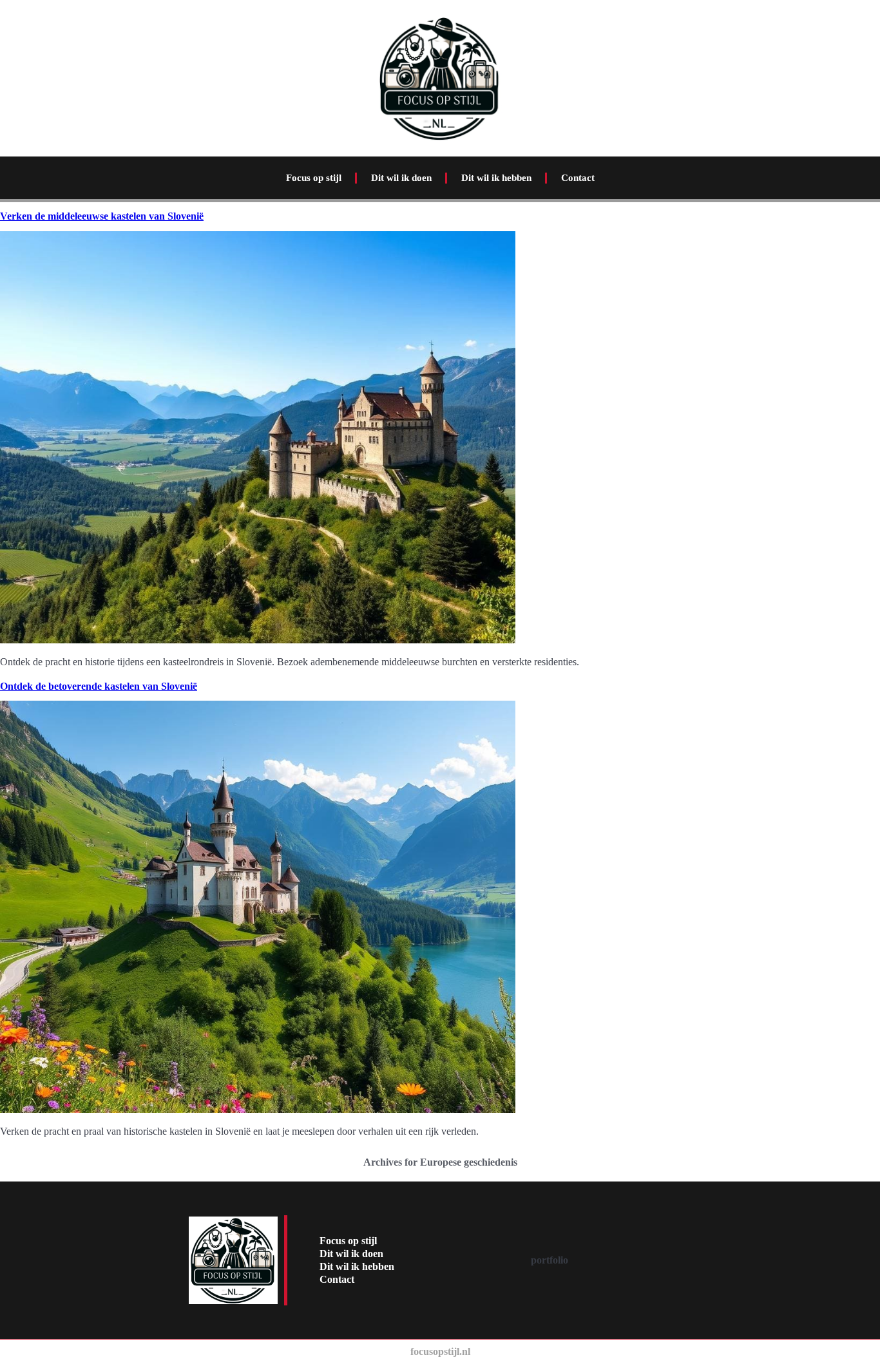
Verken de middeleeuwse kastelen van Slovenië (102, 216)
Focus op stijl (313, 178)
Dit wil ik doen (401, 178)
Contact (578, 178)
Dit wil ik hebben (496, 178)
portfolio (549, 1260)
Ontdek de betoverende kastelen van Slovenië (98, 686)
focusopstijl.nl (440, 1351)
